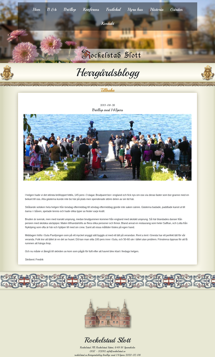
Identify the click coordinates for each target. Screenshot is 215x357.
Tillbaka (107, 90)
